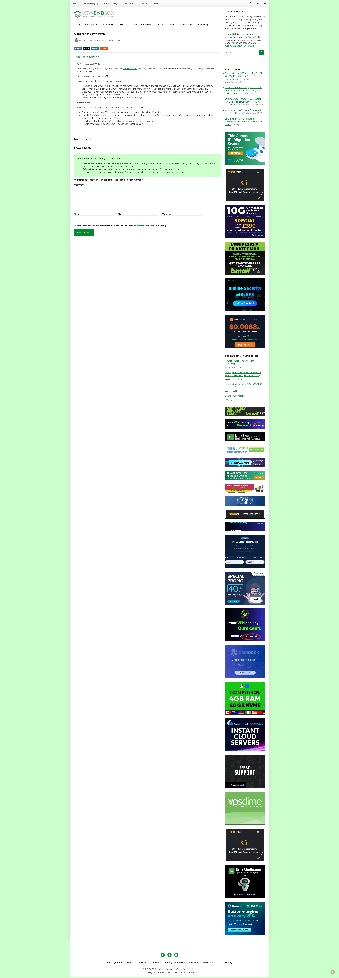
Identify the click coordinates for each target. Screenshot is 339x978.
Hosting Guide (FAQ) (90, 4)
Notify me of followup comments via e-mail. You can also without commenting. (121, 225)
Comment (80, 184)
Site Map (191, 972)
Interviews (146, 24)
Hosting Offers (91, 24)
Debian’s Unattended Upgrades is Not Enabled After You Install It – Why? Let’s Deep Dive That (243, 90)
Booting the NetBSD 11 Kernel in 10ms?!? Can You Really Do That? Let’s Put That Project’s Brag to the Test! (244, 76)
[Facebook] (250, 4)
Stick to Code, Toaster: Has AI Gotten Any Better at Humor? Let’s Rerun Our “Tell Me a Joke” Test (243, 102)
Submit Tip (142, 4)
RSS (183, 972)
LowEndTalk (186, 24)
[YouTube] (258, 4)
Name (121, 214)
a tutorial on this (130, 68)
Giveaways (160, 24)
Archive (147, 972)
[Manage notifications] (333, 972)
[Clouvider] (245, 237)
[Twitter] (265, 4)
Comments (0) (114, 40)
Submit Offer (128, 4)
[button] (148, 56)
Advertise (155, 4)
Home (77, 24)
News (122, 24)
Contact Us (158, 972)
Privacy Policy (172, 972)
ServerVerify (202, 24)
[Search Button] (261, 52)
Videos (173, 24)
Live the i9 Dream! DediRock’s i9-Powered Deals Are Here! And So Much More (243, 121)
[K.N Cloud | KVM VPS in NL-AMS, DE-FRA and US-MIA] (245, 347)
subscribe (139, 225)
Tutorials (133, 24)
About (75, 4)
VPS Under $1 (109, 24)
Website (166, 214)
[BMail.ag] (245, 273)
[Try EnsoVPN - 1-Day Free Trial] (245, 310)
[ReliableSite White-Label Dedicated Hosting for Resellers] (245, 200)
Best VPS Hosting (110, 4)
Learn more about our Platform (240, 45)
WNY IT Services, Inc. (186, 969)
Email (77, 214)
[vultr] (245, 164)
